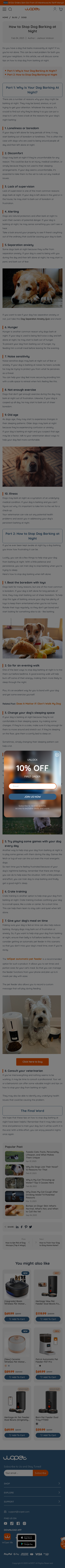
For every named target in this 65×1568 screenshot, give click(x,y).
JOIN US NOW (32, 796)
